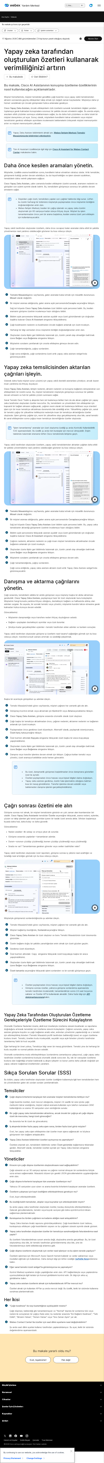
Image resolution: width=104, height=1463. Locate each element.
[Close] (71, 1451)
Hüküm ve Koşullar (11, 1440)
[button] (91, 5)
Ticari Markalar (47, 1440)
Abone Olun (93, 39)
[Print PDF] (80, 38)
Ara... (70, 5)
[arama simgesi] (67, 5)
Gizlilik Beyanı (25, 1440)
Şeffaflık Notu (82, 1259)
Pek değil (66, 1360)
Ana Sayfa (5, 17)
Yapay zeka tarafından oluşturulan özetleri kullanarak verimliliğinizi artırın (51, 59)
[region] (37, 1455)
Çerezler (36, 1440)
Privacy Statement (12, 1458)
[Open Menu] (99, 5)
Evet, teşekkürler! (38, 1360)
